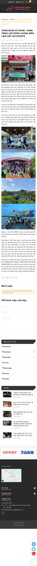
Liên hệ (6, 373)
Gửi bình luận (8, 334)
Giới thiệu (7, 352)
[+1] (16, 277)
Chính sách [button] (6, 493)
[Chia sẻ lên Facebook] (7, 277)
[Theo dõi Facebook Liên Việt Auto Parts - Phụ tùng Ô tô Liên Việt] (2, 513)
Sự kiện (6, 379)
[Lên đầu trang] (31, 562)
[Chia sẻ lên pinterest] (13, 277)
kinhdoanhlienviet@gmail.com (13, 510)
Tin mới (6, 388)
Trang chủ (7, 346)
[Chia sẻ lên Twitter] (10, 277)
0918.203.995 (7, 503)
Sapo (22, 525)
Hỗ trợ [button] (4, 488)
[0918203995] (34, 554)
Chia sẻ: (3, 277)
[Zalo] (34, 549)
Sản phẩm (7, 357)
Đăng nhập (21, 2)
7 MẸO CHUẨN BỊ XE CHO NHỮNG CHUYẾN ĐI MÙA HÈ (23, 394)
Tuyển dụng (8, 368)
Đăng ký (12, 2)
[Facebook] (34, 544)
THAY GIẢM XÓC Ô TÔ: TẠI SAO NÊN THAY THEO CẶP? (23, 434)
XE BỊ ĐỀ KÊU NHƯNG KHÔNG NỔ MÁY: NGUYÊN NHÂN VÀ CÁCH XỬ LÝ (22, 424)
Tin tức (6, 363)
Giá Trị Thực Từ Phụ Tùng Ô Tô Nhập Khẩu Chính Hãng (23, 403)
